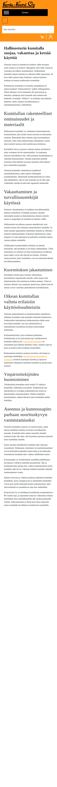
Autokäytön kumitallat (32, 341)
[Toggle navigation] (5, 20)
